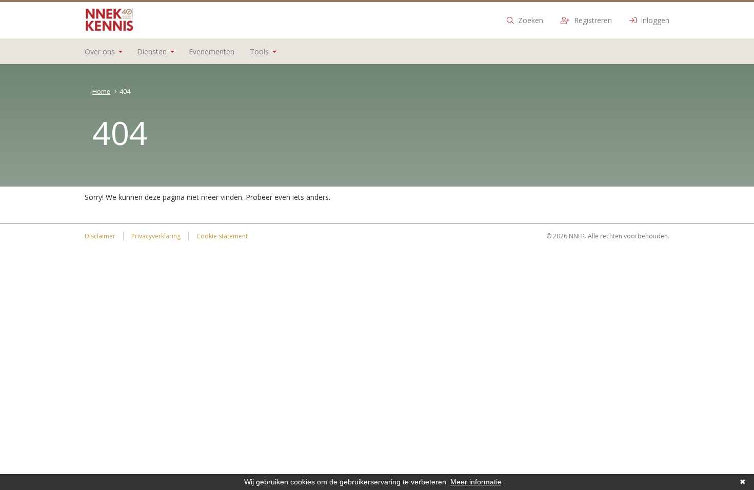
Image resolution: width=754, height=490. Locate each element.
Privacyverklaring (156, 236)
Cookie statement (222, 236)
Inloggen (654, 20)
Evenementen (211, 51)
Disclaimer (100, 236)
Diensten (152, 51)
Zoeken (529, 20)
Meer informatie (476, 482)
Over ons (100, 51)
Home (101, 91)
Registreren (592, 20)
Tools (259, 51)
